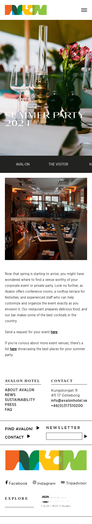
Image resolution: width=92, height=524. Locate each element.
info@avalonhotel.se (69, 400)
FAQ (8, 409)
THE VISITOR (58, 164)
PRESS (10, 404)
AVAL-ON (23, 164)
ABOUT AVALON (19, 389)
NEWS (10, 394)
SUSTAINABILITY (20, 399)
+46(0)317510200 (67, 405)
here (54, 332)
